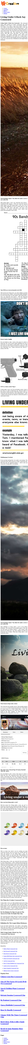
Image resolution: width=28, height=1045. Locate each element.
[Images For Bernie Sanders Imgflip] (14, 319)
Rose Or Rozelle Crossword (11, 1010)
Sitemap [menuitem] (5, 13)
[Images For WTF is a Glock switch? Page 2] (14, 367)
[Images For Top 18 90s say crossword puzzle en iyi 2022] (14, 250)
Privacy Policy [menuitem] (6, 12)
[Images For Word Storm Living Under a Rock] (14, 668)
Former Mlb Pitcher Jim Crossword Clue (12, 956)
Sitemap (5, 1043)
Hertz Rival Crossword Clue (9, 953)
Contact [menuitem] (5, 8)
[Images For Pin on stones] (14, 829)
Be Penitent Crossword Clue (11, 1000)
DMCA (5, 1040)
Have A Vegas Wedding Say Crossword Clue (13, 963)
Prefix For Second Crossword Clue (11, 958)
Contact (5, 1038)
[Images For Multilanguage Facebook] (14, 426)
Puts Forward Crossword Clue (10, 951)
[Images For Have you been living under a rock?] (14, 791)
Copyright (5, 1039)
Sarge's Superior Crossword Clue (11, 968)
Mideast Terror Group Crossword (11, 970)
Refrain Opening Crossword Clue (13, 995)
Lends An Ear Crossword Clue (10, 965)
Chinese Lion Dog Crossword (11, 977)
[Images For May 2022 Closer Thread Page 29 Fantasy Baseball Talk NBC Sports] (14, 741)
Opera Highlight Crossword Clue (13, 1005)
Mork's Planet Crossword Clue (10, 948)
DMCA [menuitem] (5, 11)
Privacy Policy (6, 1041)
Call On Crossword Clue (9, 961)
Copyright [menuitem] (5, 9)
